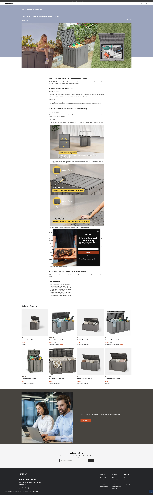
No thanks (88, 255)
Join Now (88, 252)
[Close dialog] (97, 231)
